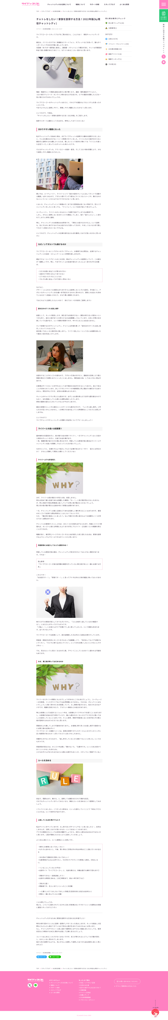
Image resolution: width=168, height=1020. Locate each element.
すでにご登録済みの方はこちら (126, 986)
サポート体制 (94, 4)
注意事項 (112, 28)
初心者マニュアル (116, 23)
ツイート (42, 956)
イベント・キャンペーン (118, 44)
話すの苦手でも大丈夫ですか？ (90, 987)
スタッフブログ (109, 4)
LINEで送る (55, 956)
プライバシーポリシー (87, 1000)
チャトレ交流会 (85, 992)
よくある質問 (124, 4)
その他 (112, 64)
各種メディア (84, 995)
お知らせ (113, 39)
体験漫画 (83, 990)
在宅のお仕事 (84, 985)
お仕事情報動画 (85, 997)
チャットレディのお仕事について (59, 4)
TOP (37, 11)
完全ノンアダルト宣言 (87, 982)
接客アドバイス (115, 54)
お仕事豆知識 (56, 11)
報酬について (80, 4)
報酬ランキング (115, 59)
